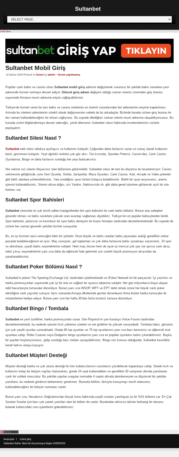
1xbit (2, 31)
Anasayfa (8, 439)
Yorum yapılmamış (69, 74)
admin (51, 74)
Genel (39, 74)
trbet (8, 31)
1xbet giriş (25, 439)
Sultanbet (88, 9)
